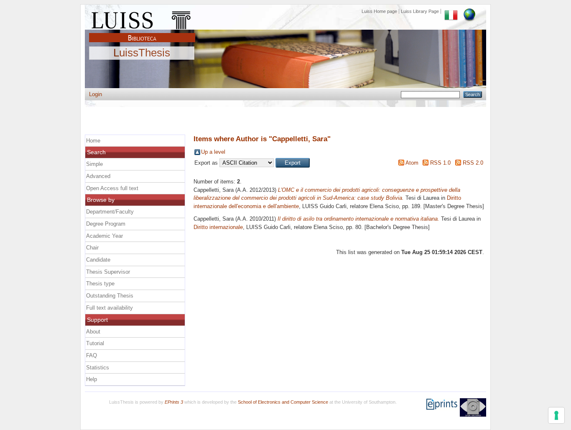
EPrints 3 (174, 402)
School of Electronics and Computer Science (283, 402)
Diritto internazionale (218, 227)
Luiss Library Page (420, 11)
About (93, 331)
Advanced (98, 176)
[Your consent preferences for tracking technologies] (556, 415)
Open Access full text (112, 188)
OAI (473, 407)
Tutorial (95, 343)
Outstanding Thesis (109, 296)
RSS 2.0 (473, 163)
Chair (92, 247)
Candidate (98, 260)
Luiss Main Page (142, 18)
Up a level (213, 152)
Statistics (97, 367)
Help (91, 379)
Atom (411, 163)
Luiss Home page (379, 11)
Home (93, 140)
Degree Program (105, 224)
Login (95, 94)
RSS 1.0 (440, 163)
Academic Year (104, 236)
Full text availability (109, 308)
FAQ (91, 355)
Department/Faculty (110, 212)
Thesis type (100, 283)
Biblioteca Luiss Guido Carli (142, 33)
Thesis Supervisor (108, 272)
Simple (94, 164)
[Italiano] (451, 11)
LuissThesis (141, 53)
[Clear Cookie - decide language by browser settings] (469, 11)
